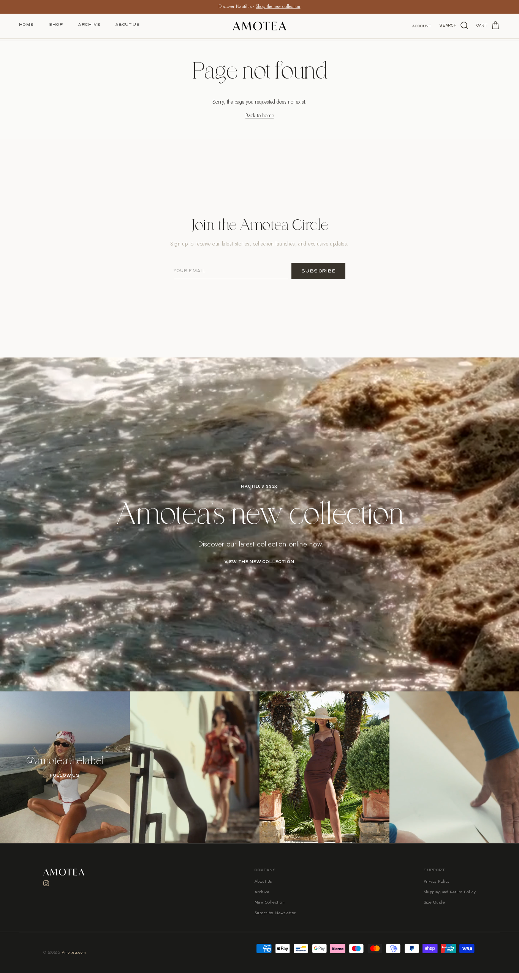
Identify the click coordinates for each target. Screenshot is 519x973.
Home (26, 25)
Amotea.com (74, 952)
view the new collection (259, 562)
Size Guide (434, 902)
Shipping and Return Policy (450, 892)
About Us (128, 25)
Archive (89, 25)
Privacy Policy (437, 881)
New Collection (270, 902)
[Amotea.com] (259, 26)
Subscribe (318, 271)
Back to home (259, 115)
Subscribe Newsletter (275, 913)
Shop (56, 25)
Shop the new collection (278, 6)
